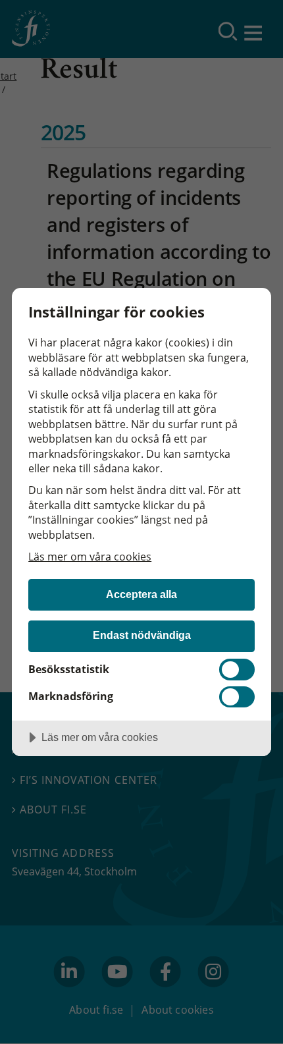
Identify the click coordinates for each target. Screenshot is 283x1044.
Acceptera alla (141, 594)
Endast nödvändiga (142, 635)
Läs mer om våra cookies (89, 556)
